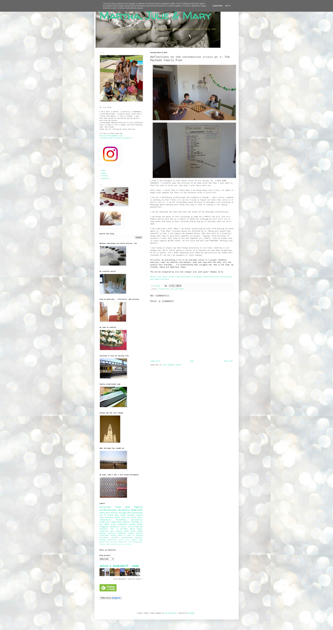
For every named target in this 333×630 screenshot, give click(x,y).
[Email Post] (166, 286)
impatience (116, 522)
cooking (128, 544)
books (123, 515)
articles (105, 507)
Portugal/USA (125, 513)
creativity (105, 522)
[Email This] (170, 285)
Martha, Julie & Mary (155, 15)
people (123, 527)
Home (192, 361)
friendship (121, 520)
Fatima (139, 531)
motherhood (137, 513)
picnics (139, 533)
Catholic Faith (112, 517)
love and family (177, 289)
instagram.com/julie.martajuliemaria (115, 138)
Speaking (105, 178)
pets (112, 531)
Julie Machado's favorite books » (127, 579)
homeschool (112, 540)
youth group (129, 531)
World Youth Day (106, 542)
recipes (131, 515)
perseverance (126, 538)
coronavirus (164, 289)
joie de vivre (128, 517)
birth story (124, 540)
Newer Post (155, 361)
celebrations (108, 510)
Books (103, 173)
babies (126, 522)
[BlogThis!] (172, 285)
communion (122, 524)
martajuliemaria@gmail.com (111, 136)
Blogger (191, 613)
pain (116, 542)
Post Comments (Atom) (172, 365)
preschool (104, 529)
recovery (115, 538)
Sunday (132, 524)
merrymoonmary (171, 613)
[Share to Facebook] (177, 285)
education (114, 527)
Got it (228, 6)
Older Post (228, 361)
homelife (136, 510)
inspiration (105, 520)
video (139, 524)
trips (113, 524)
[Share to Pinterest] (180, 285)
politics (112, 533)
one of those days (109, 515)
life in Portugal (119, 529)
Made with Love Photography (130, 542)
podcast (103, 533)
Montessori (121, 544)
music (113, 544)
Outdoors (124, 510)
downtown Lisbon (126, 533)
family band (137, 540)
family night (105, 544)
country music (116, 535)
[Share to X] (175, 285)
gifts (139, 517)
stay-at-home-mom (135, 527)
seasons (119, 531)
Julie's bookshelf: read (119, 566)
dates (132, 529)
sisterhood (104, 535)
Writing (104, 176)
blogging (104, 527)
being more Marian (108, 513)
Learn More (218, 6)
